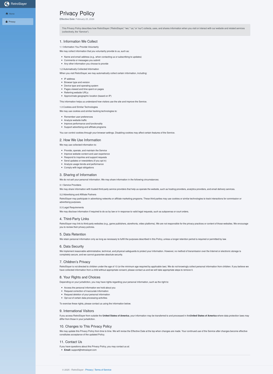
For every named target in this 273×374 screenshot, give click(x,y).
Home (12, 13)
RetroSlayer (19, 3)
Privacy (12, 21)
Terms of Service (103, 369)
